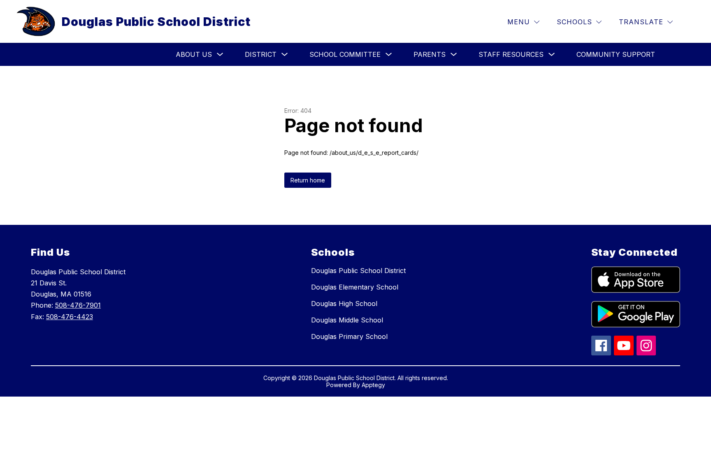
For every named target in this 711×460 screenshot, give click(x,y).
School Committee (345, 54)
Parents (430, 54)
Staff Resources (511, 54)
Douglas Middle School (347, 320)
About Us (194, 54)
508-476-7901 (78, 305)
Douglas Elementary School (354, 287)
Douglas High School (344, 303)
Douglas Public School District (358, 270)
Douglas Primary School (349, 336)
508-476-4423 (69, 317)
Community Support (615, 54)
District (260, 54)
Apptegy (373, 384)
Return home (307, 180)
